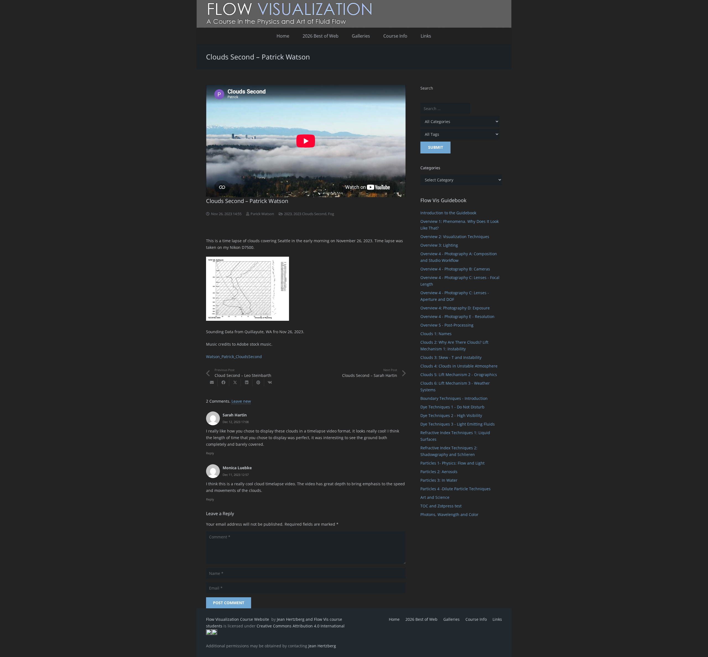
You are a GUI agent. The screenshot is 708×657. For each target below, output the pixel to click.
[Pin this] (258, 382)
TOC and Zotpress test (441, 506)
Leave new (241, 401)
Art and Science (434, 497)
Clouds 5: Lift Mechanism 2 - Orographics (458, 374)
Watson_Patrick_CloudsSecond (234, 356)
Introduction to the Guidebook (448, 212)
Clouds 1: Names (436, 333)
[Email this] (212, 382)
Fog (331, 214)
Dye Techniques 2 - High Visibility (451, 415)
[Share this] (223, 382)
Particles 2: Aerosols (438, 471)
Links (497, 619)
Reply (210, 453)
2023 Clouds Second (309, 214)
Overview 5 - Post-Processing (446, 325)
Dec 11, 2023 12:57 (236, 475)
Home (394, 619)
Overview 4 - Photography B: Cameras (455, 269)
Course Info (476, 619)
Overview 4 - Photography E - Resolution (457, 316)
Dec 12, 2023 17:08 (236, 422)
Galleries (451, 619)
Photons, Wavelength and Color (449, 514)
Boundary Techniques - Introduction (454, 398)
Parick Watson (262, 214)
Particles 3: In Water (438, 480)
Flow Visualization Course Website (238, 619)
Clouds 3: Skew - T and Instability (450, 357)
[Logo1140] (354, 14)
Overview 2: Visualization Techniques (454, 236)
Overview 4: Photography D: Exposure (455, 308)
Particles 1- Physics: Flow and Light (452, 463)
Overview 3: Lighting (439, 245)
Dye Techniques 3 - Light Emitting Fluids (457, 424)
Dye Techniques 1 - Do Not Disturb (452, 407)
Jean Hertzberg (322, 645)
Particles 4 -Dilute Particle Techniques (455, 488)
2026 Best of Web (421, 619)
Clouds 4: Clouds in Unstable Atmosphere (459, 366)
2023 (288, 214)
